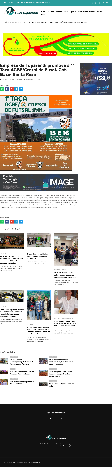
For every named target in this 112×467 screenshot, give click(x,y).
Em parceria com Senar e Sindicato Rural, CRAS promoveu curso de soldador (61, 362)
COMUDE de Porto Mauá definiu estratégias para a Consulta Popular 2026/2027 (65, 275)
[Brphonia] (96, 79)
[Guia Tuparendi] (21, 11)
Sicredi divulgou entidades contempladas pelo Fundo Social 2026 (37, 256)
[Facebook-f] (50, 418)
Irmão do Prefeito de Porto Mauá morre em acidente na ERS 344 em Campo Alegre (65, 323)
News (14, 22)
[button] (2, 89)
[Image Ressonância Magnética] (39, 182)
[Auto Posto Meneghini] (56, 44)
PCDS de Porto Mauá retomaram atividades (33, 3)
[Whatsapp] (61, 418)
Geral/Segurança (68, 318)
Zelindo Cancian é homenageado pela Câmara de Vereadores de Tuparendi (22, 362)
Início (7, 22)
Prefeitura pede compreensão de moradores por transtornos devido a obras (60, 374)
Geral (29, 251)
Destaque (24, 22)
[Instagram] (56, 418)
